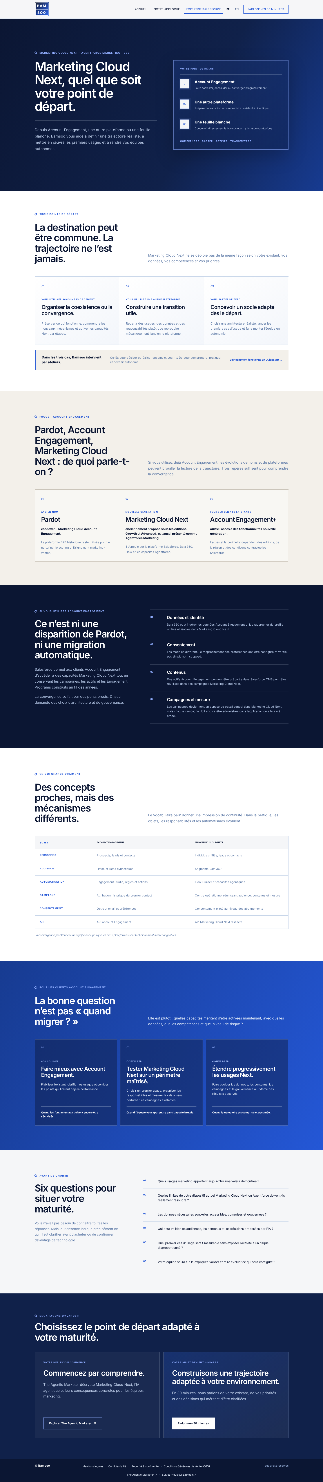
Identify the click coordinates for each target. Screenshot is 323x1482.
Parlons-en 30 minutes (266, 9)
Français (228, 9)
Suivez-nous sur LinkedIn (179, 1474)
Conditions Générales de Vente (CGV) (187, 1466)
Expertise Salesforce (203, 9)
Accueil (141, 9)
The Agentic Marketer (142, 1474)
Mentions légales (92, 1466)
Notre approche (167, 9)
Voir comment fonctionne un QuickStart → (256, 359)
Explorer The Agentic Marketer (72, 1423)
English (236, 9)
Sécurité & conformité (145, 1466)
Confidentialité (117, 1466)
